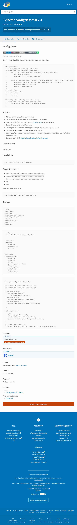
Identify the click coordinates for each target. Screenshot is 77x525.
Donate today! (38, 480)
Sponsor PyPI (63, 438)
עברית (37, 512)
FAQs (13, 441)
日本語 (26, 511)
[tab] (9, 39)
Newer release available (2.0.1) (14, 342)
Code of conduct (38, 457)
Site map (38, 491)
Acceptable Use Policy (38, 462)
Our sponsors (38, 441)
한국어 (49, 512)
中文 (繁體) (71, 511)
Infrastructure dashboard (38, 433)
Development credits (62, 441)
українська (43, 511)
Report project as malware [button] (38, 404)
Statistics (38, 435)
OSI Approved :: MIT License (14, 392)
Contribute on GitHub (62, 433)
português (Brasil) (34, 511)
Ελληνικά (50, 511)
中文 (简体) (63, 511)
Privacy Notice (37, 459)
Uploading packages (12, 433)
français (21, 511)
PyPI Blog (38, 430)
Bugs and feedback (64, 430)
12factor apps (37, 122)
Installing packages (13, 430)
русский (31, 512)
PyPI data (7, 336)
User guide (12, 435)
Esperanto (43, 512)
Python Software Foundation (40, 489)
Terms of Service (37, 452)
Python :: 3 (9, 398)
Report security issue (38, 454)
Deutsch (56, 511)
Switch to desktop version (38, 500)
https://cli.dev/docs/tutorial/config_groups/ (34, 138)
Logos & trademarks (38, 438)
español (15, 511)
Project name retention (12, 438)
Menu (68, 4)
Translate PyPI (62, 435)
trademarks (54, 483)
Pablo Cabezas (20, 365)
